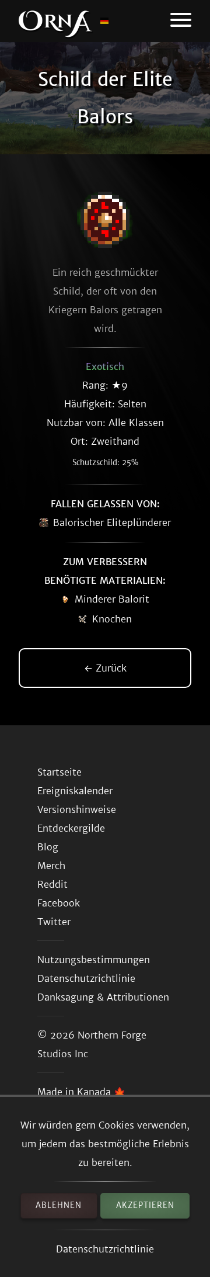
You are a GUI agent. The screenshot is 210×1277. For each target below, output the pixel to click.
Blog (47, 847)
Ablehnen (59, 1205)
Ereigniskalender (75, 791)
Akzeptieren (145, 1205)
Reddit (52, 884)
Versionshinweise (76, 809)
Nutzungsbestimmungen (93, 959)
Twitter (54, 922)
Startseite (59, 772)
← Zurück (105, 668)
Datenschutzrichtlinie (105, 1249)
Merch (51, 865)
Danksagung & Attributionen (103, 997)
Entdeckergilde (71, 828)
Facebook (58, 903)
